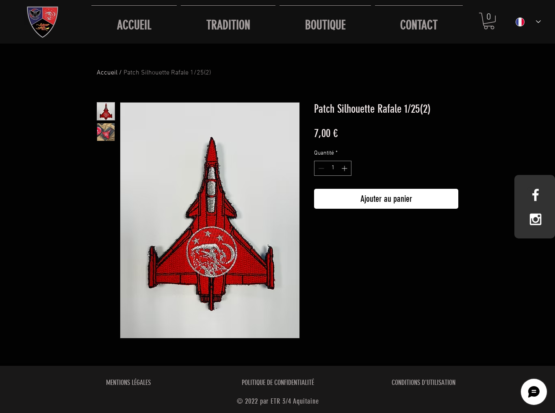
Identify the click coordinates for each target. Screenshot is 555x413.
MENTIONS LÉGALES (128, 382)
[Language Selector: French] (528, 22)
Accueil (107, 73)
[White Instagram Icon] (535, 219)
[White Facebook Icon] (535, 195)
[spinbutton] (332, 168)
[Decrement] (320, 168)
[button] (489, 21)
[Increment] (345, 168)
